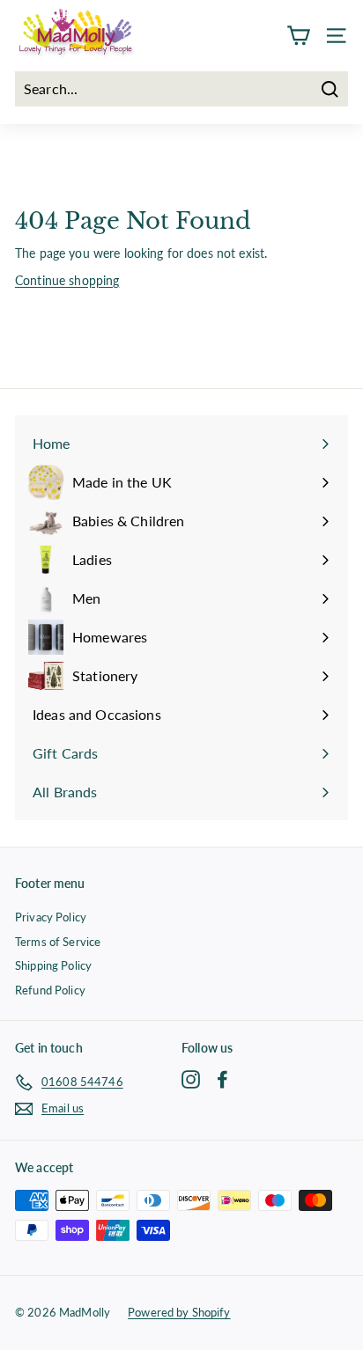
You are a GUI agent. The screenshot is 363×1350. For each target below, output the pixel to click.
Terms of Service (57, 942)
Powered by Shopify (179, 1312)
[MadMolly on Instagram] (191, 1079)
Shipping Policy (53, 965)
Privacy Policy (50, 917)
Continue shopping (67, 280)
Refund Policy (50, 990)
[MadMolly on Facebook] (222, 1079)
